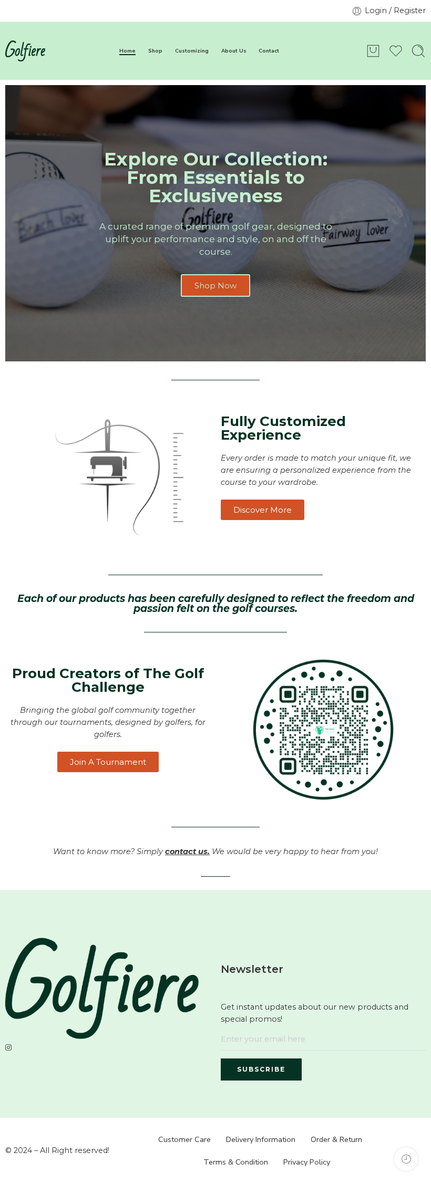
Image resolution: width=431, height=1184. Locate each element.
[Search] (418, 51)
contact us (186, 851)
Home (127, 50)
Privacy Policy (306, 1162)
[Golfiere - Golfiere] (25, 50)
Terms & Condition (235, 1162)
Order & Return (336, 1139)
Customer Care (184, 1139)
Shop (155, 50)
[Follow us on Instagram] (8, 1048)
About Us (234, 50)
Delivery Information (260, 1139)
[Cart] (373, 51)
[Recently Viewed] (406, 1159)
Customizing (192, 50)
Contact (269, 50)
